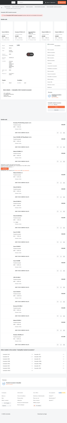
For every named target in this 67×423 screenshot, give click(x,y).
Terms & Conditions (21, 395)
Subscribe (5, 168)
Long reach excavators (52, 65)
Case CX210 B (16, 291)
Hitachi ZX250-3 (17, 320)
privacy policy (17, 170)
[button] (61, 133)
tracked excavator (11, 51)
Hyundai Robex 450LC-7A (31, 32)
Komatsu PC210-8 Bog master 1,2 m (22, 122)
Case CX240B (16, 260)
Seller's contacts (5, 400)
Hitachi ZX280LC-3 (18, 151)
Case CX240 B (16, 246)
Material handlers (51, 60)
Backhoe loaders (51, 55)
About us (3, 395)
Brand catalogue (20, 404)
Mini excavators (51, 49)
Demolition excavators (52, 76)
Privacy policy (20, 398)
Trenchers (50, 63)
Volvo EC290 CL (17, 201)
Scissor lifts (50, 82)
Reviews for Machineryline (22, 402)
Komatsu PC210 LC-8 (20, 32)
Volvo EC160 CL (17, 187)
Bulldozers (50, 87)
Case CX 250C (16, 232)
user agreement (25, 170)
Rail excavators (51, 71)
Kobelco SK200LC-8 (18, 334)
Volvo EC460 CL (5, 32)
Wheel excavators (51, 52)
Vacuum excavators (52, 73)
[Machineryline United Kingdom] (5, 2)
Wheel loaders (50, 79)
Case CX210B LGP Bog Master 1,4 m (22, 137)
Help (3, 398)
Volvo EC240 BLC (17, 215)
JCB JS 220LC (16, 277)
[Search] (18, 2)
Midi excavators (51, 57)
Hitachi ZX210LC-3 (18, 172)
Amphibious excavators (52, 68)
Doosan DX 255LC (17, 306)
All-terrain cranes (51, 84)
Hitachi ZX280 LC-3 (46, 32)
